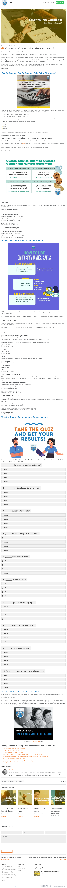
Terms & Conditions (6, 886)
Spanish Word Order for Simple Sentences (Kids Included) (17, 760)
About (19, 866)
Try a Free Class (59, 2)
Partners (20, 874)
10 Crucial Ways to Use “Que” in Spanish (13, 750)
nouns (23, 143)
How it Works (21, 872)
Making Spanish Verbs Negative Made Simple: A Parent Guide (18, 762)
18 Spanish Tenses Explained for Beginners (13, 752)
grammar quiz (11, 781)
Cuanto (6, 519)
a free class (30, 702)
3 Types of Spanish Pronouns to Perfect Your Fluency (25, 810)
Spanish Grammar (19, 45)
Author (3, 766)
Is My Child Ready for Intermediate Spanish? (44, 867)
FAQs (19, 870)
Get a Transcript (22, 868)
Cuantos (6, 473)
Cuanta (6, 565)
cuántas (6, 687)
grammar (4, 781)
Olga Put (12, 45)
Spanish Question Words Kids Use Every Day (14, 758)
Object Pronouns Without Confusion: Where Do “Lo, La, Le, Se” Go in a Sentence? (23, 754)
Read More (3, 816)
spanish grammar (19, 781)
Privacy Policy (16, 886)
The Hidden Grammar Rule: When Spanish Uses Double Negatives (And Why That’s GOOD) (25, 756)
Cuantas (6, 492)
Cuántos (6, 469)
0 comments (27, 45)
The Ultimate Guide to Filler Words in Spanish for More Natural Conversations (57, 811)
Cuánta (6, 561)
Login (52, 2)
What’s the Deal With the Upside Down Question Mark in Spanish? (24, 330)
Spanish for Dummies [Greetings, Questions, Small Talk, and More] (7, 810)
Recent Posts (8, 766)
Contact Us (23, 886)
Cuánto (6, 477)
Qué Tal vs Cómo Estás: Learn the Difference (14, 748)
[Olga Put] (4, 770)
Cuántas (6, 481)
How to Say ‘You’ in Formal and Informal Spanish (40, 810)
